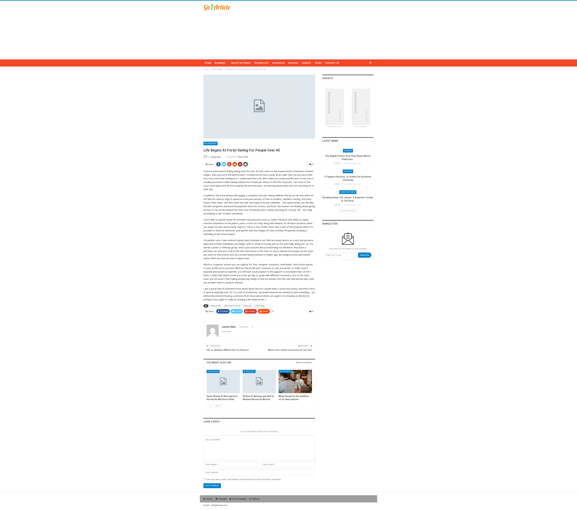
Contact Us (332, 63)
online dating (259, 306)
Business (220, 63)
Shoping (293, 63)
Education (278, 63)
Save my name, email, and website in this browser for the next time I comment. (243, 479)
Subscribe (364, 255)
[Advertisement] (288, 34)
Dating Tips (248, 306)
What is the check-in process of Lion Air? (290, 350)
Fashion (256, 499)
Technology (261, 63)
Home (208, 63)
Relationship (211, 143)
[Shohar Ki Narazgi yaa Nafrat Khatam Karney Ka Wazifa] (259, 381)
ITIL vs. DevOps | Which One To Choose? (227, 350)
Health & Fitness (240, 63)
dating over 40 (216, 306)
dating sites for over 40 (232, 306)
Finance (306, 63)
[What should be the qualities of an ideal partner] (295, 381)
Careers (348, 151)
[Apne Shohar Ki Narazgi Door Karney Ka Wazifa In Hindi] (223, 381)
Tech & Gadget (239, 499)
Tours (318, 63)
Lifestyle (222, 499)
